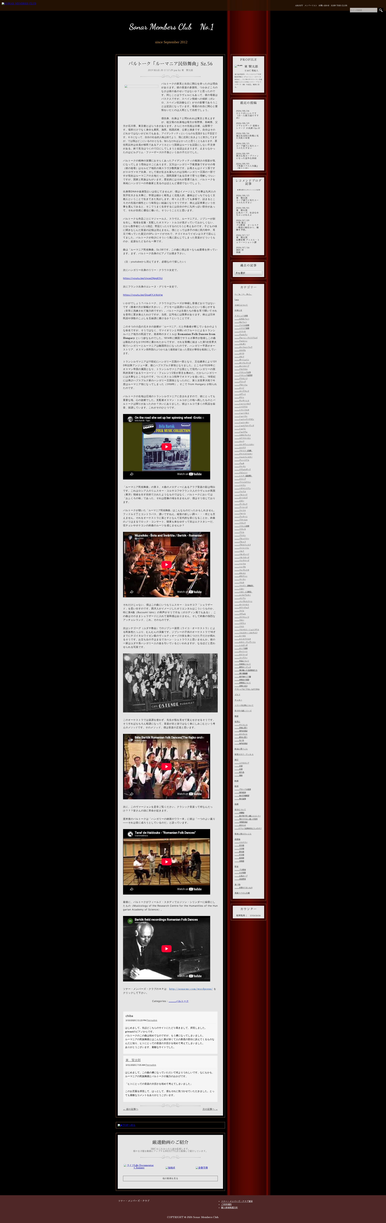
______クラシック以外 (243, 372)
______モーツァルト (242, 604)
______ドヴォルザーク (243, 469)
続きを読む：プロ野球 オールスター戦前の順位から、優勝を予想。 (248, 225)
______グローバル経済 (243, 789)
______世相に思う (241, 728)
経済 (236, 786)
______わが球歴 (240, 873)
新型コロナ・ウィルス (244, 754)
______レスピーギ (241, 645)
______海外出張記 (241, 743)
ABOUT (299, 5)
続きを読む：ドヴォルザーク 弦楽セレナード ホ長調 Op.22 (248, 126)
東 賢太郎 (133, 1060)
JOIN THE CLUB (339, 5)
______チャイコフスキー (243, 454)
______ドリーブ (240, 479)
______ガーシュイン (242, 360)
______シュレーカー (242, 422)
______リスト (239, 626)
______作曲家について (243, 664)
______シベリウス (241, 407)
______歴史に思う (241, 737)
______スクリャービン (243, 438)
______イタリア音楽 (242, 328)
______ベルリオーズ (242, 557)
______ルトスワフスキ (243, 639)
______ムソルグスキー (243, 595)
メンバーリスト (310, 5)
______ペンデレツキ (242, 570)
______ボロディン (241, 576)
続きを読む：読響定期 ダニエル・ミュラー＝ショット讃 (248, 239)
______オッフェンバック (243, 347)
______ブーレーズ (241, 507)
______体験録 (239, 813)
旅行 (236, 760)
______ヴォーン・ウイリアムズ (246, 338)
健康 (236, 716)
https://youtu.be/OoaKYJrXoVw (143, 294)
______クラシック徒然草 (243, 375)
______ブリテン (240, 535)
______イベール (240, 331)
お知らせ (238, 310)
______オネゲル (240, 350)
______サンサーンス (242, 400)
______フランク (240, 523)
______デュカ (239, 463)
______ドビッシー (241, 473)
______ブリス (239, 532)
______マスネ (239, 582)
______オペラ (239, 353)
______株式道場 (240, 799)
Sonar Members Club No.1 (171, 27)
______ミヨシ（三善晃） (243, 592)
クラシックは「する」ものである (247, 689)
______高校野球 (240, 879)
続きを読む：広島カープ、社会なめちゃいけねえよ (248, 211)
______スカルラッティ (243, 435)
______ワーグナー (241, 658)
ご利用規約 (226, 1204)
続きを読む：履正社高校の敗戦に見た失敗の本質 (248, 136)
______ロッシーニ (241, 651)
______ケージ (239, 388)
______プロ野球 (240, 870)
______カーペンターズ (243, 363)
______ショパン (240, 429)
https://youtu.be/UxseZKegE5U (143, 278)
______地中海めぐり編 (243, 677)
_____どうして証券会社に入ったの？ (248, 828)
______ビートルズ (241, 498)
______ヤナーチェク (242, 607)
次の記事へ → (210, 1109)
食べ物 (237, 884)
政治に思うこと (241, 749)
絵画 (236, 804)
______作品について (242, 661)
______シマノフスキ (242, 410)
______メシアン (240, 598)
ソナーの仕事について (244, 705)
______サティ (239, 397)
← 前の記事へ (130, 1109)
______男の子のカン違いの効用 (246, 819)
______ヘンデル (240, 567)
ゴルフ (237, 695)
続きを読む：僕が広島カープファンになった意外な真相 (248, 156)
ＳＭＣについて (241, 305)
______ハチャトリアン (243, 488)
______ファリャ (240, 510)
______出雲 (238, 769)
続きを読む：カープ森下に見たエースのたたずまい (248, 146)
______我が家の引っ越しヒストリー (248, 816)
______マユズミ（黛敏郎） (244, 586)
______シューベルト (242, 413)
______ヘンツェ (240, 564)
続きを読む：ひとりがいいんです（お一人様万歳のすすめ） (248, 114)
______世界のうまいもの (243, 888)
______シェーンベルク (243, 404)
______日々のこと (241, 734)
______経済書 (239, 858)
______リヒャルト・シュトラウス (247, 630)
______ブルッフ (240, 542)
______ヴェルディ (241, 335)
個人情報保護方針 (229, 1208)
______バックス (240, 491)
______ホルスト (240, 573)
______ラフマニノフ (242, 617)
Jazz (237, 300)
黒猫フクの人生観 (242, 893)
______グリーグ (240, 382)
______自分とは (240, 825)
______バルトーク (179, 1001)
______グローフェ (241, 385)
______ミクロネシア (242, 763)
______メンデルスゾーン (243, 601)
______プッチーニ (241, 517)
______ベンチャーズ (242, 560)
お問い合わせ (324, 5)
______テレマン (240, 466)
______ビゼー (239, 501)
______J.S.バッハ (241, 322)
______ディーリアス (242, 460)
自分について (240, 810)
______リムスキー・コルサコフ (246, 633)
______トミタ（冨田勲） (243, 476)
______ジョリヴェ (241, 432)
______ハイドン (240, 485)
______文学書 (239, 849)
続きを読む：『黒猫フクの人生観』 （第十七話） (248, 166)
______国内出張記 (241, 731)
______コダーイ (240, 394)
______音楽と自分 (241, 686)
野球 (236, 867)
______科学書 (239, 855)
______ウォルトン (241, 341)
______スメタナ (240, 448)
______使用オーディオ (243, 667)
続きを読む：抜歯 (248, 250)
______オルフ (239, 357)
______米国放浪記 (241, 822)
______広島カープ (241, 876)
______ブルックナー (242, 539)
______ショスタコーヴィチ (244, 426)
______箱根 (238, 775)
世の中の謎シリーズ (243, 711)
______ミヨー (239, 589)
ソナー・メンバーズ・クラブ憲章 (237, 1201)
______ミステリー (241, 842)
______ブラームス (241, 520)
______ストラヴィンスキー (244, 444)
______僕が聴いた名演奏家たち (246, 670)
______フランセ (240, 529)
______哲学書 (239, 845)
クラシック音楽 (241, 316)
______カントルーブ (242, 366)
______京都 (238, 766)
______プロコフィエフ (243, 545)
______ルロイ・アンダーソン (245, 642)
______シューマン (241, 416)
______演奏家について (243, 683)
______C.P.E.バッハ (242, 319)
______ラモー (239, 620)
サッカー (238, 700)
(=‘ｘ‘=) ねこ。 (243, 294)
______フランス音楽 (242, 526)
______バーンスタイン (243, 482)
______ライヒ (239, 611)
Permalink (152, 1020)
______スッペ (239, 441)
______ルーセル (240, 636)
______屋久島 (239, 772)
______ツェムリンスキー (243, 457)
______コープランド (242, 391)
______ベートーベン (242, 548)
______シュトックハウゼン (244, 419)
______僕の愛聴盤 (241, 673)
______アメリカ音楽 (242, 325)
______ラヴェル (240, 614)
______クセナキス (241, 369)
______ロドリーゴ (241, 655)
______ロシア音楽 (241, 648)
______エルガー (240, 344)
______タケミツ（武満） (243, 451)
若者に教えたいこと (243, 834)
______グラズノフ (241, 378)
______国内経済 (240, 792)
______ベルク (239, 551)
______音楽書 (239, 861)
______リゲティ (240, 623)
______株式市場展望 (242, 796)
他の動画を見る (170, 1178)
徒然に (237, 722)
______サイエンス (241, 725)
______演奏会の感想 (242, 680)
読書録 (237, 839)
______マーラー (240, 579)
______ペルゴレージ (242, 554)
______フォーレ (240, 513)
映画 (236, 781)
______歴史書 (239, 852)
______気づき (239, 740)
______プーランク (241, 504)
